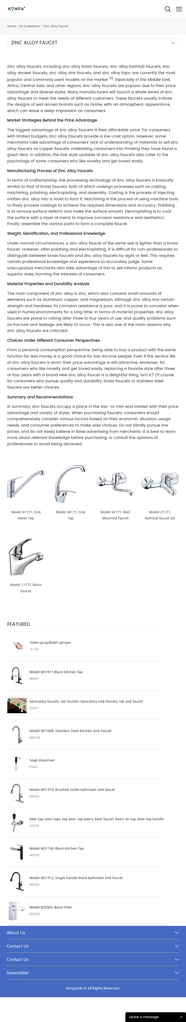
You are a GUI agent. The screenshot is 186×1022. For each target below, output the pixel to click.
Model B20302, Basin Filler (51, 907)
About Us (16, 932)
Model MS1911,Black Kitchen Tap (56, 672)
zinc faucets (43, 406)
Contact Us (18, 946)
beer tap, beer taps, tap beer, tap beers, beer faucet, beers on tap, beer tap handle (97, 819)
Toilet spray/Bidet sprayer (50, 642)
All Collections (29, 26)
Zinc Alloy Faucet (55, 26)
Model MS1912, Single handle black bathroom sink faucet (76, 878)
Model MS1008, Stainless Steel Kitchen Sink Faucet (70, 731)
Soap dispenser (42, 760)
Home (11, 26)
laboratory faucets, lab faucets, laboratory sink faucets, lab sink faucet (86, 701)
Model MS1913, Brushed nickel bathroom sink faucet (72, 789)
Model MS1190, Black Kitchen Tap (57, 848)
